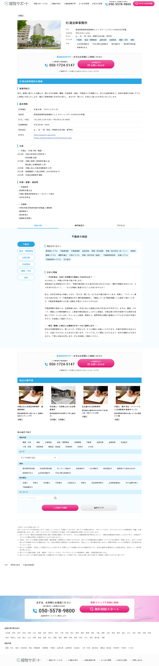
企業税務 (68, 648)
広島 (19, 637)
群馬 (77, 633)
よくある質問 (84, 3)
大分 (86, 637)
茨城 (67, 633)
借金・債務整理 (26, 251)
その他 (130, 648)
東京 (44, 633)
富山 (123, 633)
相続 (26, 277)
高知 (60, 637)
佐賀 (70, 637)
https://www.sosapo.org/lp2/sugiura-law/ (53, 138)
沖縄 (103, 637)
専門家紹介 (79, 225)
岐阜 (92, 633)
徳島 (44, 637)
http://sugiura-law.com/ (45, 135)
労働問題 (45, 648)
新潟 (113, 633)
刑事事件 (116, 648)
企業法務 (26, 257)
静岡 (87, 633)
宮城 (24, 633)
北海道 (7, 633)
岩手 (19, 633)
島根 (39, 637)
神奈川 (50, 633)
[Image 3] (41, 47)
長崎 (75, 637)
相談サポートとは (41, 3)
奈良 (7, 637)
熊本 (80, 637)
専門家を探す (15, 565)
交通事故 (26, 264)
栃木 (72, 633)
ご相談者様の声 (70, 3)
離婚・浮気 (26, 270)
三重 (97, 633)
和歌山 (13, 637)
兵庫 (144, 633)
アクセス (121, 225)
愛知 (82, 633)
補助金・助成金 (105, 648)
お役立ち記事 (97, 3)
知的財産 (95, 648)
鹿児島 (97, 637)
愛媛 (55, 637)
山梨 (108, 633)
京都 (139, 633)
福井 (118, 633)
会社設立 (77, 648)
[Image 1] (37, 47)
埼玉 (56, 633)
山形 (34, 633)
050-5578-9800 (120, 4)
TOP (6, 565)
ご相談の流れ (56, 3)
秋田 (29, 633)
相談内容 (38, 225)
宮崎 (91, 637)
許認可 (124, 648)
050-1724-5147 (62, 65)
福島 (39, 633)
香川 (50, 637)
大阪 (134, 633)
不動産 (26, 244)
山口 (29, 637)
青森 (13, 633)
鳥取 (34, 637)
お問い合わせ (137, 660)
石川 (128, 633)
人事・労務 (86, 648)
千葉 (61, 633)
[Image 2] (39, 47)
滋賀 (149, 633)
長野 (103, 633)
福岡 (65, 637)
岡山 (24, 637)
